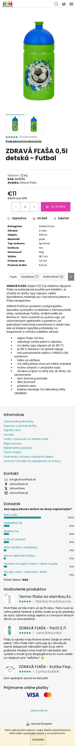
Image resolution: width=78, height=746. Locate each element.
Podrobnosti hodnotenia (23, 141)
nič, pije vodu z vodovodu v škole (25, 572)
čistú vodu (10, 515)
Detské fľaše (47, 226)
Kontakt (9, 435)
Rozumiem (38, 739)
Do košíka (58, 206)
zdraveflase (17, 488)
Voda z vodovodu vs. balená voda (26, 439)
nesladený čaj (13, 523)
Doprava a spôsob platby (20, 426)
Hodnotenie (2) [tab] (53, 277)
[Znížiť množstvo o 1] (16, 206)
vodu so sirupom (15, 539)
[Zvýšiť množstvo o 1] (34, 206)
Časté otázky (12, 452)
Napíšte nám (12, 430)
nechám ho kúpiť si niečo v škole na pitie (31, 564)
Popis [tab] (13, 277)
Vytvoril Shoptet (41, 724)
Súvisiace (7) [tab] (30, 277)
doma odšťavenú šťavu (19, 556)
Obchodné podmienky (19, 421)
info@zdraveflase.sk (22, 479)
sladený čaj (11, 531)
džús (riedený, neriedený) (21, 547)
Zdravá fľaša (28, 183)
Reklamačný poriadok (18, 448)
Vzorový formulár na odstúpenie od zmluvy (32, 461)
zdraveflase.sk (18, 484)
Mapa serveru (13, 443)
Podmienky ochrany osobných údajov (29, 457)
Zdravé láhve (39, 710)
